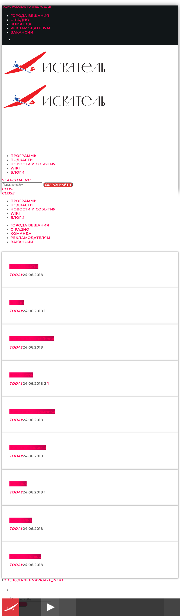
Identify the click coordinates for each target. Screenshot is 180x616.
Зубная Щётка (23, 266)
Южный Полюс (25, 556)
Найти (58, 185)
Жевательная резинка (32, 411)
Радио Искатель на (26, 6)
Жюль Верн (21, 374)
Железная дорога (27, 447)
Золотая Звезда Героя (31, 338)
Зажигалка (20, 520)
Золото (16, 302)
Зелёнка (18, 483)
